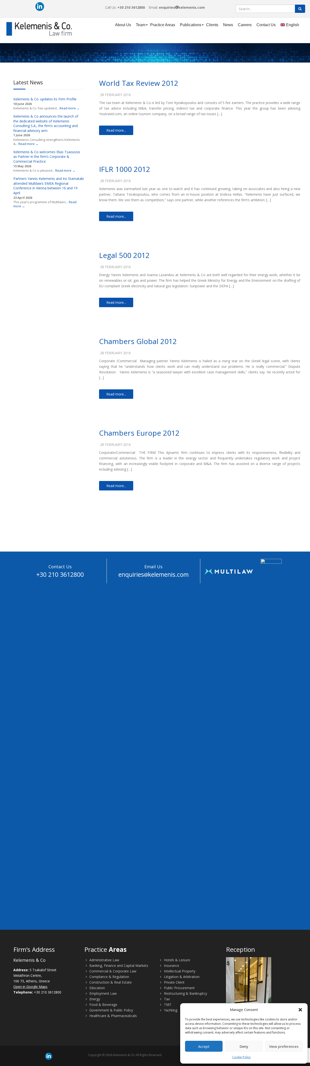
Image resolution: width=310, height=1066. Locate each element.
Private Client (174, 982)
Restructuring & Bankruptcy (185, 993)
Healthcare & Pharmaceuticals (112, 1015)
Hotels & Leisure (176, 960)
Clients (212, 25)
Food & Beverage (102, 1004)
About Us (123, 25)
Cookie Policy (241, 1057)
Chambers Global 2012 (138, 341)
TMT (167, 1004)
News (228, 25)
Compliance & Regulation (108, 976)
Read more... (116, 130)
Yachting (170, 1010)
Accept (203, 1046)
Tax (166, 999)
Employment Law (102, 993)
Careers (245, 25)
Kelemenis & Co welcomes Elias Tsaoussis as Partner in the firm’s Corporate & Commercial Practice (46, 157)
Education (96, 988)
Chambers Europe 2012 (139, 433)
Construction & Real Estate (110, 982)
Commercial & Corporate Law (112, 971)
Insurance (171, 965)
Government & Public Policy (110, 1010)
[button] (300, 1009)
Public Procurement (179, 988)
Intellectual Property (179, 971)
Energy (94, 999)
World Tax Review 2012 (138, 83)
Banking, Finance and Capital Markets (118, 965)
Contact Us (266, 25)
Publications (190, 25)
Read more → (70, 108)
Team (140, 25)
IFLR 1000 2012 (124, 169)
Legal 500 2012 (124, 255)
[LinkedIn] (39, 6)
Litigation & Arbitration (181, 976)
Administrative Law (103, 960)
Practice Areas (162, 25)
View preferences (284, 1046)
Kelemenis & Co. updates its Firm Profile (45, 99)
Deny (244, 1046)
